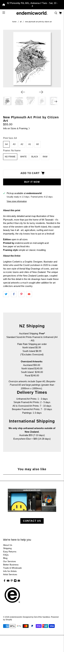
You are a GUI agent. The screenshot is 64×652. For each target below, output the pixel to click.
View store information (17, 201)
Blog (5, 558)
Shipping (7, 548)
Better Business (10, 564)
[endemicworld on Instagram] (15, 581)
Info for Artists (10, 571)
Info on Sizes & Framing (15, 128)
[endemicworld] (32, 13)
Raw (45, 156)
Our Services (9, 561)
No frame (10, 156)
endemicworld (16, 617)
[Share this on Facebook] (14, 294)
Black (34, 156)
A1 (29, 144)
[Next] (41, 92)
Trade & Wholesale (12, 568)
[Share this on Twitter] (6, 294)
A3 (14, 144)
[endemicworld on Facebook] (4, 581)
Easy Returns (9, 551)
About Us (7, 545)
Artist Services (10, 574)
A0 (37, 144)
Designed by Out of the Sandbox (36, 617)
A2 (22, 144)
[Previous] (23, 92)
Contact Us (32, 521)
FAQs (6, 555)
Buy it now (32, 182)
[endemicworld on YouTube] (8, 581)
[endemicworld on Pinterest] (11, 581)
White (23, 156)
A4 (6, 144)
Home (14, 22)
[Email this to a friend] (29, 294)
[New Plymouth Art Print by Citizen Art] (32, 58)
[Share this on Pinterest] (21, 294)
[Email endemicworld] (18, 581)
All (20, 22)
